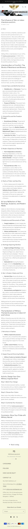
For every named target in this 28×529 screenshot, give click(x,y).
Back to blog (15, 444)
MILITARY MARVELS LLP (16, 526)
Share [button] (4, 29)
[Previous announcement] (2, 1)
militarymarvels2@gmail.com (14, 489)
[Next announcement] (25, 1)
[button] (2, 7)
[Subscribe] (23, 511)
